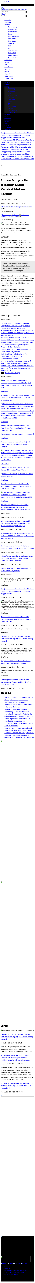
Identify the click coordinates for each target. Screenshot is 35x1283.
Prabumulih (12, 29)
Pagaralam (12, 57)
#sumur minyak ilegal (12, 373)
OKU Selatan (12, 50)
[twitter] (10, 9)
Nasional (7, 22)
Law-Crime (8, 67)
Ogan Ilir (11, 43)
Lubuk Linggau (13, 55)
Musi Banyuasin (13, 36)
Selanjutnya (15, 316)
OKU (9, 48)
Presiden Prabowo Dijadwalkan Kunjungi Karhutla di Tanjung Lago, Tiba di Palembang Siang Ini (16, 144)
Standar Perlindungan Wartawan (14, 1272)
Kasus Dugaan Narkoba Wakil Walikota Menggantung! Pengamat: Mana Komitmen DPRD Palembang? (16, 151)
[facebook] (4, 9)
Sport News (8, 76)
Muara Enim (12, 32)
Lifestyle (7, 74)
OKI (9, 46)
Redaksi (6, 1267)
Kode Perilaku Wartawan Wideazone (15, 1270)
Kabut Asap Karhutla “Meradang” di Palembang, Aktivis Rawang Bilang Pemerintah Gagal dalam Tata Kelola (18, 711)
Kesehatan (8, 64)
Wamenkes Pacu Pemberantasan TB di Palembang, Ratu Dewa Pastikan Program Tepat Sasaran (17, 140)
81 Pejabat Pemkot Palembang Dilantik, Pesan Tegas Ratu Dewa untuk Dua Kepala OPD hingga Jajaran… (17, 135)
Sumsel (7, 25)
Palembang (12, 27)
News (20, 175)
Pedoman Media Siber (11, 1274)
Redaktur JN (5, 199)
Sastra (6, 72)
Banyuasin (12, 39)
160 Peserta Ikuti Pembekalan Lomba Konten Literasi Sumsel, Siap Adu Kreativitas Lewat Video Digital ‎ (17, 1085)
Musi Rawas (12, 41)
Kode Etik (7, 1269)
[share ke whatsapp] (17, 207)
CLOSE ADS (5, 1)
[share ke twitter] (11, 207)
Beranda (7, 20)
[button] (2, 237)
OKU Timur (12, 53)
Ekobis (6, 62)
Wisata (7, 69)
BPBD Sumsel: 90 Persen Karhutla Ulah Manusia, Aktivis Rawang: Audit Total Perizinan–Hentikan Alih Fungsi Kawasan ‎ (17, 156)
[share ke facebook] (4, 207)
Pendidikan (8, 60)
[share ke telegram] (24, 207)
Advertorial (8, 79)
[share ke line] (30, 207)
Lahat (10, 34)
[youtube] (24, 9)
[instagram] (16, 9)
